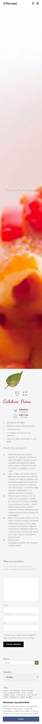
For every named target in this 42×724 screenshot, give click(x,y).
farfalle (5, 697)
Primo (26, 401)
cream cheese (21, 695)
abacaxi (5, 691)
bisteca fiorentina (27, 691)
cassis (23, 693)
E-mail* (6, 614)
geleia (22, 697)
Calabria (10, 401)
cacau (5, 693)
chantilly (6, 695)
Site (5, 623)
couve (13, 695)
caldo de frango (14, 693)
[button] (25, 393)
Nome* (6, 605)
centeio (29, 693)
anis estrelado (15, 691)
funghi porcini (14, 697)
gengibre (29, 697)
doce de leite (32, 695)
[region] (21, 711)
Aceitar (21, 719)
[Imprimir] (17, 393)
